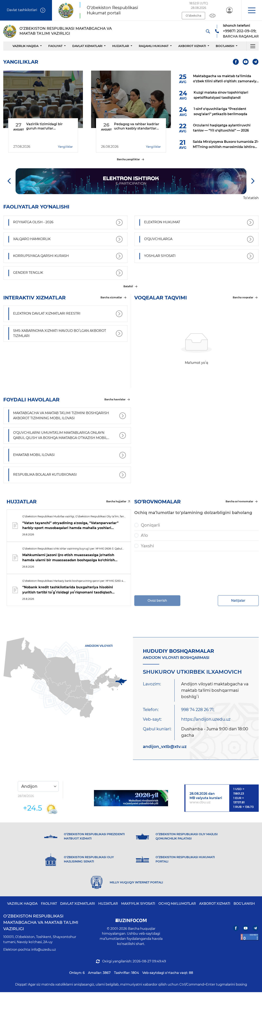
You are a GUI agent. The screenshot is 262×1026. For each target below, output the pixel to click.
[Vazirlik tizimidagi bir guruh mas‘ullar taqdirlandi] (43, 99)
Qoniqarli (150, 525)
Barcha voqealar (243, 297)
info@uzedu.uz (43, 950)
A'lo (144, 535)
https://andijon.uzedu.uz (205, 719)
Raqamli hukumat (153, 46)
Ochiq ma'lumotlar (177, 904)
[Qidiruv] (207, 31)
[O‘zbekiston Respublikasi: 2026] (131, 798)
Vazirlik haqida (25, 46)
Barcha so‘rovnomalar (239, 501)
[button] (251, 10)
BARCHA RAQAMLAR (241, 36)
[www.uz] (250, 937)
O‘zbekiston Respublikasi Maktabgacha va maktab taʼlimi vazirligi (40, 922)
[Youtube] (246, 62)
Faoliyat (55, 46)
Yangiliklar (65, 147)
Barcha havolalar (114, 399)
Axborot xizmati (192, 46)
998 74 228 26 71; (197, 709)
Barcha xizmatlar (111, 297)
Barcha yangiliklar (128, 159)
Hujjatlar (120, 46)
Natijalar (238, 600)
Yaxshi (147, 545)
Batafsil (128, 286)
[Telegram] (256, 62)
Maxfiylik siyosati (138, 904)
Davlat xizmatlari (87, 46)
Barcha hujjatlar (116, 501)
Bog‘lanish (225, 46)
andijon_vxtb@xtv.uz (165, 746)
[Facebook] (236, 62)
